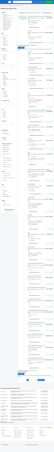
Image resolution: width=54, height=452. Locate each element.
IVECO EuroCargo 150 (4, 419)
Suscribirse (21, 47)
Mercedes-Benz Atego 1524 (4, 410)
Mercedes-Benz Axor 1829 (4, 407)
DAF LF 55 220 (3, 400)
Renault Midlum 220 (4, 394)
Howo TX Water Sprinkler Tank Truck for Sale (37, 287)
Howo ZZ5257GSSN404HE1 (33, 125)
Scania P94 (3, 413)
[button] (49, 27)
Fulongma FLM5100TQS (32, 67)
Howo (29, 152)
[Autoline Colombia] (4, 2)
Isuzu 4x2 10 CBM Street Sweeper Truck (36, 334)
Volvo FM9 (3, 403)
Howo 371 (30, 30)
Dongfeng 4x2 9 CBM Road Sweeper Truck (36, 322)
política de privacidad (40, 375)
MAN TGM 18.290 (4, 397)
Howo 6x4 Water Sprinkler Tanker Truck (36, 358)
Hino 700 (29, 51)
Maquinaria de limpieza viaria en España (7, 422)
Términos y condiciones (18, 430)
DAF (29, 232)
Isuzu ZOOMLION (31, 78)
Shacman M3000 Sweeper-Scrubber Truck (36, 345)
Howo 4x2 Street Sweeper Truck (34, 275)
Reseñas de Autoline (17, 435)
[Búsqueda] (14, 2)
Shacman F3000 (31, 197)
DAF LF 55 (3, 391)
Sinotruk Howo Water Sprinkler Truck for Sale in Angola (39, 169)
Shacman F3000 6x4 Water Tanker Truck (36, 263)
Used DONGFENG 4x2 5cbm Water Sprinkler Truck (38, 310)
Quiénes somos (4, 430)
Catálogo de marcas (17, 437)
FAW (29, 93)
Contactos (3, 433)
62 (35, 380)
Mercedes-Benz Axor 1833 (4, 416)
